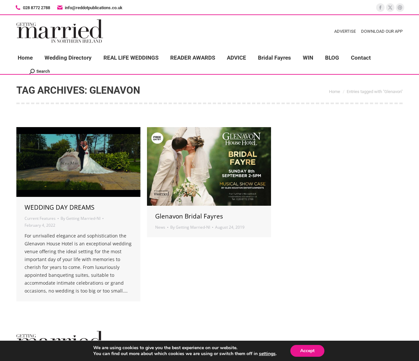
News (160, 227)
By (80, 218)
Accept (307, 351)
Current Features (40, 218)
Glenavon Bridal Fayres (189, 216)
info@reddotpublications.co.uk (93, 7)
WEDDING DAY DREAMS (59, 207)
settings (267, 354)
